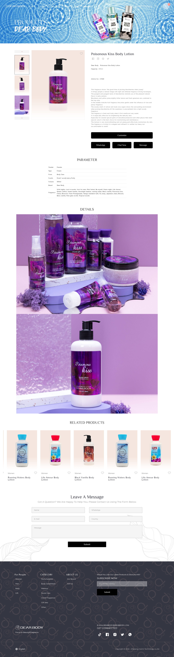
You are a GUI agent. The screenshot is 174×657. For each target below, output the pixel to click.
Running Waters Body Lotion (19, 478)
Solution (54, 6)
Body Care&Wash (48, 584)
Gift (16, 593)
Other (43, 607)
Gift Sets (44, 603)
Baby (17, 588)
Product (43, 6)
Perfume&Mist (47, 579)
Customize (121, 135)
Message (143, 145)
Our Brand (71, 579)
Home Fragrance (48, 598)
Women (11, 473)
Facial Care (45, 593)
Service (66, 6)
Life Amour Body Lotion (50, 478)
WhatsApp (100, 145)
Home (32, 6)
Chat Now (122, 145)
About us (87, 6)
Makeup (44, 588)
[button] (21, 51)
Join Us (70, 584)
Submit (107, 592)
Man (17, 584)
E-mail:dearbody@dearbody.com (113, 625)
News (76, 6)
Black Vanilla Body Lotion (84, 478)
